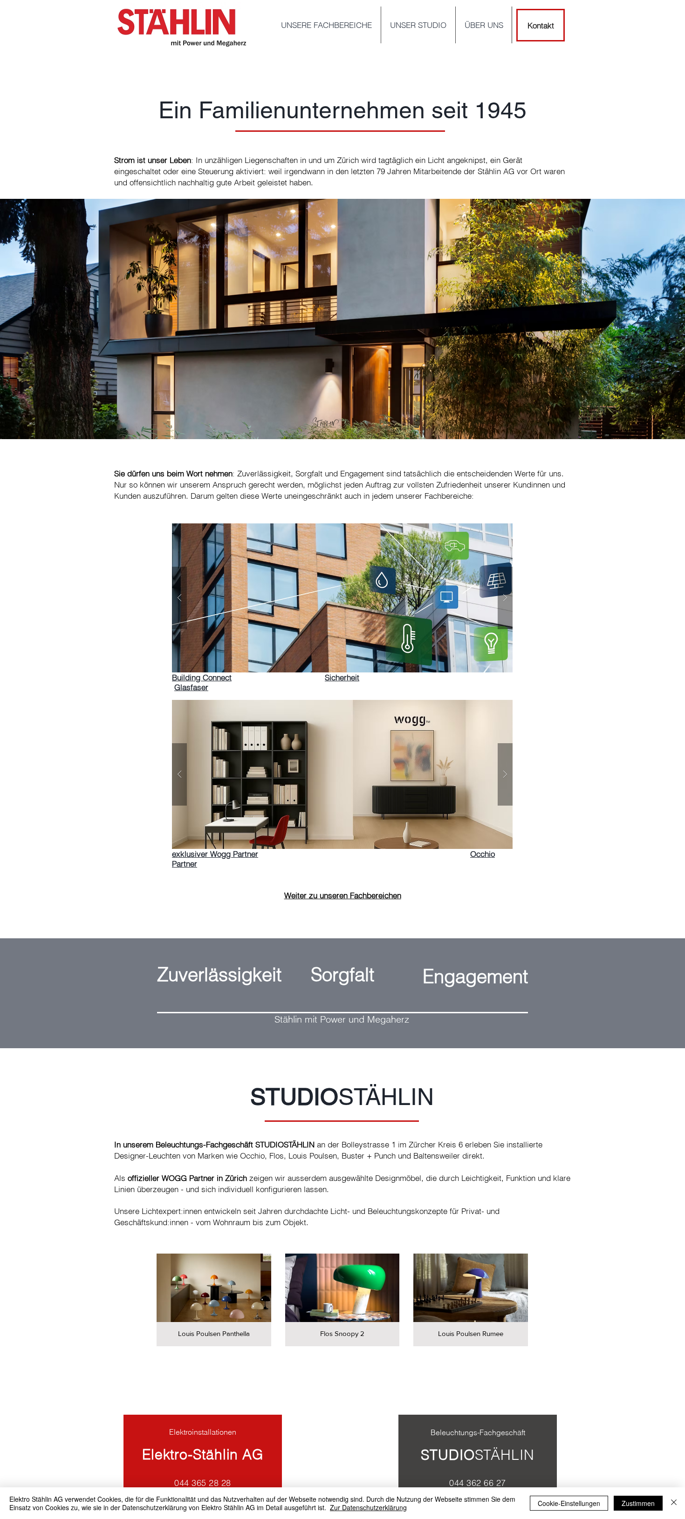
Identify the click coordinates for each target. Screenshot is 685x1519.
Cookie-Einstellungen (569, 1503)
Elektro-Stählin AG (202, 1454)
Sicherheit (342, 677)
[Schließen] (673, 1503)
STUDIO (447, 1455)
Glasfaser (191, 687)
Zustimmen (638, 1503)
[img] (214, 1300)
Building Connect (202, 677)
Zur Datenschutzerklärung (368, 1507)
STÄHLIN (504, 1455)
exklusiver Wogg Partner (215, 854)
